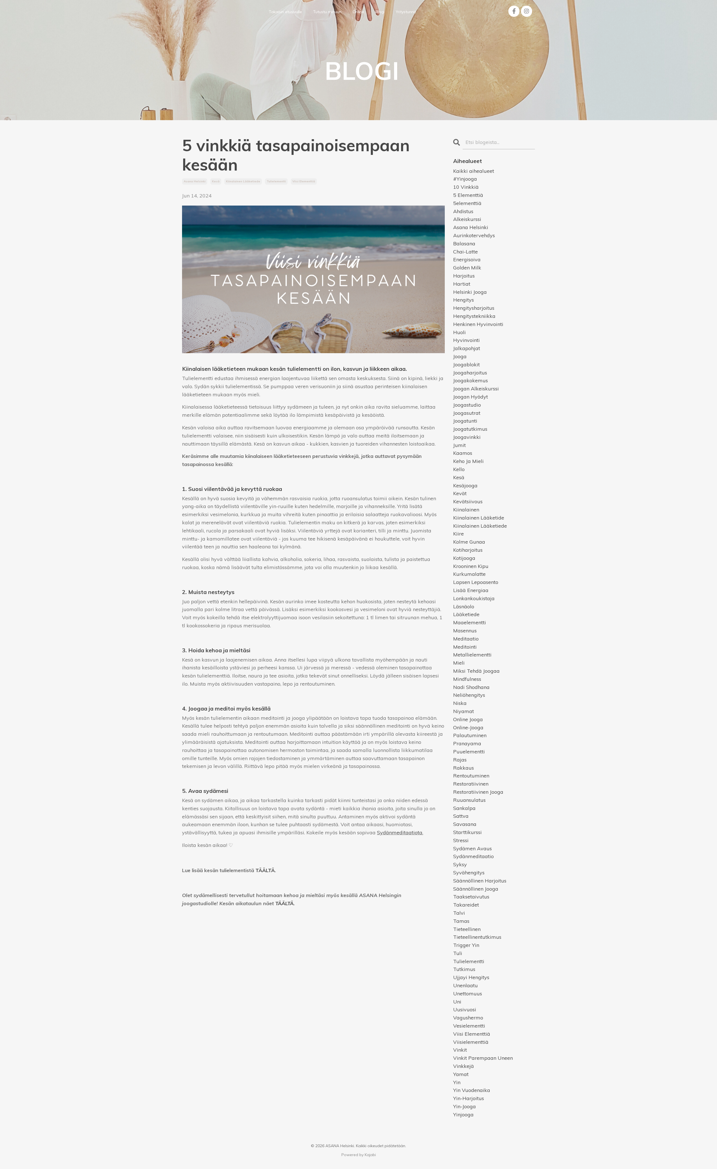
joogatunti (465, 421)
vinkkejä (463, 1066)
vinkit (460, 1050)
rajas (460, 759)
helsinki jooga (470, 292)
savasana (464, 824)
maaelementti (469, 622)
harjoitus (464, 276)
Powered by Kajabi (358, 1154)
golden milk (467, 267)
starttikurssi (467, 832)
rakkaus (463, 768)
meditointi (465, 647)
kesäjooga (465, 485)
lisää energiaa (470, 590)
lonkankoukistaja (474, 598)
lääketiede (466, 614)
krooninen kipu (470, 566)
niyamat (463, 711)
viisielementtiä (470, 1042)
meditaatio (466, 638)
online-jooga (468, 727)
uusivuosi (464, 1009)
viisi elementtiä (303, 181)
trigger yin (466, 945)
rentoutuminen (471, 775)
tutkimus (464, 969)
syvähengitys (469, 872)
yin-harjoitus (468, 1098)
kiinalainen (466, 509)
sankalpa (464, 808)
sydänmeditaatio (473, 856)
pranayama (467, 743)
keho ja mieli (468, 461)
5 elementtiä (468, 195)
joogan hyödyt (470, 396)
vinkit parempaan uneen (483, 1058)
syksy (460, 864)
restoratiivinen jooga (478, 792)
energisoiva (467, 259)
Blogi (380, 11)
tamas (461, 921)
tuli (457, 953)
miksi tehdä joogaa (476, 671)
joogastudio (467, 405)
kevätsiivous (468, 501)
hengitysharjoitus (473, 308)
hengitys (463, 300)
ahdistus (463, 211)
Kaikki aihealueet (473, 171)
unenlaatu (465, 985)
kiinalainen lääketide (478, 517)
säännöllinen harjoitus (479, 880)
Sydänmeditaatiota (399, 832)
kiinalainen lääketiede (243, 181)
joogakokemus (470, 380)
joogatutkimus (470, 429)
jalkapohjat (466, 348)
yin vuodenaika (471, 1090)
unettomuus (467, 993)
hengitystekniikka (474, 316)
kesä (216, 181)
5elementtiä (467, 203)
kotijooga (464, 558)
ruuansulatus (469, 800)
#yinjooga (465, 179)
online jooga (468, 719)
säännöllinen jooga (475, 889)
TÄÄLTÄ (265, 870)
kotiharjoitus (468, 550)
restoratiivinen (470, 784)
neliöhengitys (469, 695)
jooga (460, 356)
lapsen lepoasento (475, 582)
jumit (459, 445)
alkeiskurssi (467, 219)
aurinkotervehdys (474, 235)
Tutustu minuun (327, 11)
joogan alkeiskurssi (476, 388)
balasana (464, 243)
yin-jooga (464, 1106)
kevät (460, 493)
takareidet (466, 905)
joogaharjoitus (470, 372)
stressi (461, 840)
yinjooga (463, 1114)
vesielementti (469, 1026)
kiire (458, 533)
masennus (465, 630)
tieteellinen (467, 929)
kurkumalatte (469, 574)
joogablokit (466, 364)
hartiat (461, 284)
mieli (459, 663)
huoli (459, 332)
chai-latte (465, 251)
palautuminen (469, 735)
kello (459, 469)
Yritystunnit (406, 11)
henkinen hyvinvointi (478, 324)
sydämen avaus (472, 848)
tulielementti (276, 181)
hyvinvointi (466, 340)
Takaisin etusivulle (285, 11)
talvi (459, 913)
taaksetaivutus (471, 896)
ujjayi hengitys (471, 977)
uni (457, 1001)
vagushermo (468, 1017)
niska (460, 703)
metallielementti (472, 654)
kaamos (462, 453)
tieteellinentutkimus (477, 937)
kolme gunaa (469, 542)
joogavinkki (467, 437)
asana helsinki (195, 181)
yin (456, 1082)
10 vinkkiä (466, 187)
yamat (461, 1074)
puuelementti (469, 751)
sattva (461, 816)
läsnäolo (463, 606)
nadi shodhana (471, 687)
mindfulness (467, 679)
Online (358, 11)
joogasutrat (466, 413)
